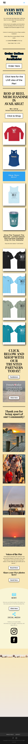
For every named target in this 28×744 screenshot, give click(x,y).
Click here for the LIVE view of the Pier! (14, 80)
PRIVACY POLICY (10, 734)
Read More (14, 568)
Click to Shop (14, 116)
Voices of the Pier (14, 554)
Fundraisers (14, 377)
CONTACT (17, 734)
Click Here (14, 398)
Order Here (14, 66)
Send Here (14, 580)
